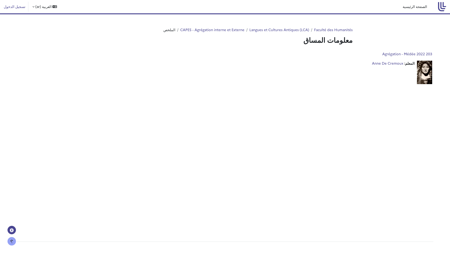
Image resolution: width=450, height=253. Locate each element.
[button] (44, 6)
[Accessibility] (12, 230)
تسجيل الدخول (14, 6)
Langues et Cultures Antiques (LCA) (279, 29)
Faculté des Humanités (333, 29)
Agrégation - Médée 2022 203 (407, 53)
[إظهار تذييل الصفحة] (12, 241)
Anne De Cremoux (387, 63)
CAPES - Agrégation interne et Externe (212, 29)
